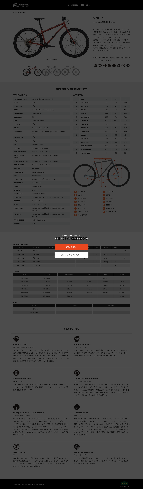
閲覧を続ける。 (71, 247)
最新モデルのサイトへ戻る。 (71, 254)
